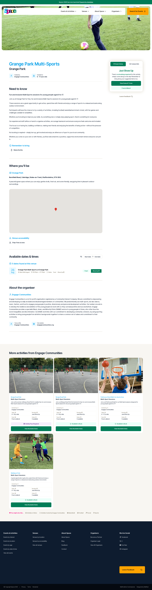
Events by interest (9, 537)
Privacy (24, 587)
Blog (62, 541)
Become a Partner (96, 537)
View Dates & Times (126, 83)
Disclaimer (35, 587)
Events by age (8, 545)
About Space (99, 11)
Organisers (116, 11)
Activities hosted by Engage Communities (53, 513)
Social (89, 513)
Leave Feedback (128, 570)
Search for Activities (86, 2)
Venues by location (38, 537)
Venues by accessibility (40, 541)
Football (81, 513)
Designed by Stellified (142, 587)
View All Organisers (96, 545)
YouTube (124, 545)
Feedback (64, 545)
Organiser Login (95, 541)
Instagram (124, 549)
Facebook (124, 537)
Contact (64, 549)
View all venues (37, 545)
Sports (97, 513)
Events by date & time (10, 549)
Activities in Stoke (32, 513)
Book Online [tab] (119, 64)
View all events (8, 553)
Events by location (9, 541)
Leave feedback (125, 96)
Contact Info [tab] (135, 64)
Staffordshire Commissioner (127, 587)
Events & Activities (68, 11)
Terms (29, 587)
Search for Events (136, 11)
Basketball (72, 513)
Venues (84, 11)
